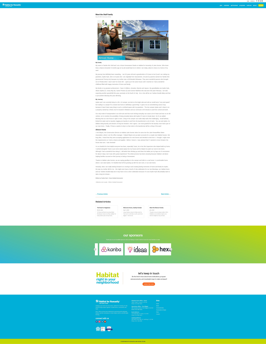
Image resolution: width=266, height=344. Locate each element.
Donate (261, 5)
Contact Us (252, 1)
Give (221, 5)
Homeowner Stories (106, 16)
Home (157, 303)
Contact (158, 314)
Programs (242, 5)
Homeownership (160, 307)
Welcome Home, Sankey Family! (132, 207)
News (248, 1)
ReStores (249, 5)
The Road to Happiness (103, 207)
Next (170, 249)
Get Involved (234, 5)
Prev (95, 249)
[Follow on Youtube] (105, 321)
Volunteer (226, 5)
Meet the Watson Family (156, 207)
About (254, 5)
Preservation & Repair (161, 310)
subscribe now (149, 284)
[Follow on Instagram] (99, 321)
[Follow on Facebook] (97, 321)
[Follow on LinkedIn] (102, 321)
